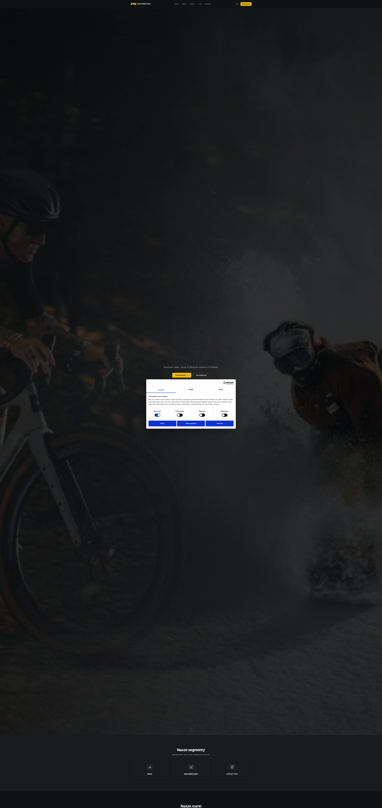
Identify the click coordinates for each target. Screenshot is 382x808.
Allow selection (191, 423)
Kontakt (208, 4)
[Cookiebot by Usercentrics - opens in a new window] (225, 383)
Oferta (192, 4)
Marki (184, 4)
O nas (200, 4)
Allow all (220, 423)
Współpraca (246, 4)
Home (177, 4)
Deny (162, 423)
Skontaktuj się (201, 375)
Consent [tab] (161, 390)
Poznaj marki (180, 375)
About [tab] (221, 389)
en (237, 4)
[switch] (180, 415)
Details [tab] (191, 389)
